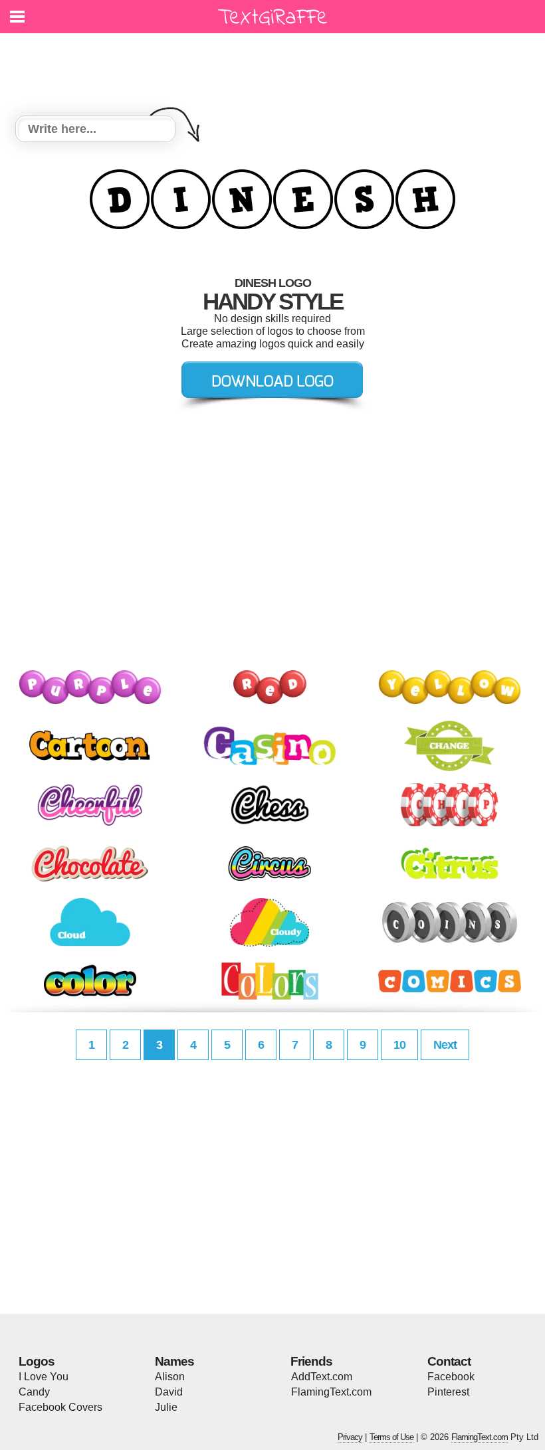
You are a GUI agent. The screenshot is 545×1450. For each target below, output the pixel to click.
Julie (166, 1407)
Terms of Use (391, 1437)
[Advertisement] (276, 66)
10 (399, 1044)
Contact (449, 1361)
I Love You (43, 1376)
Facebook (451, 1376)
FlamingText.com (331, 1392)
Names (174, 1361)
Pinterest (448, 1392)
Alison (170, 1376)
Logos (36, 1361)
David (169, 1392)
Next (445, 1044)
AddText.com (321, 1376)
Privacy (350, 1437)
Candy (34, 1392)
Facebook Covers (60, 1407)
